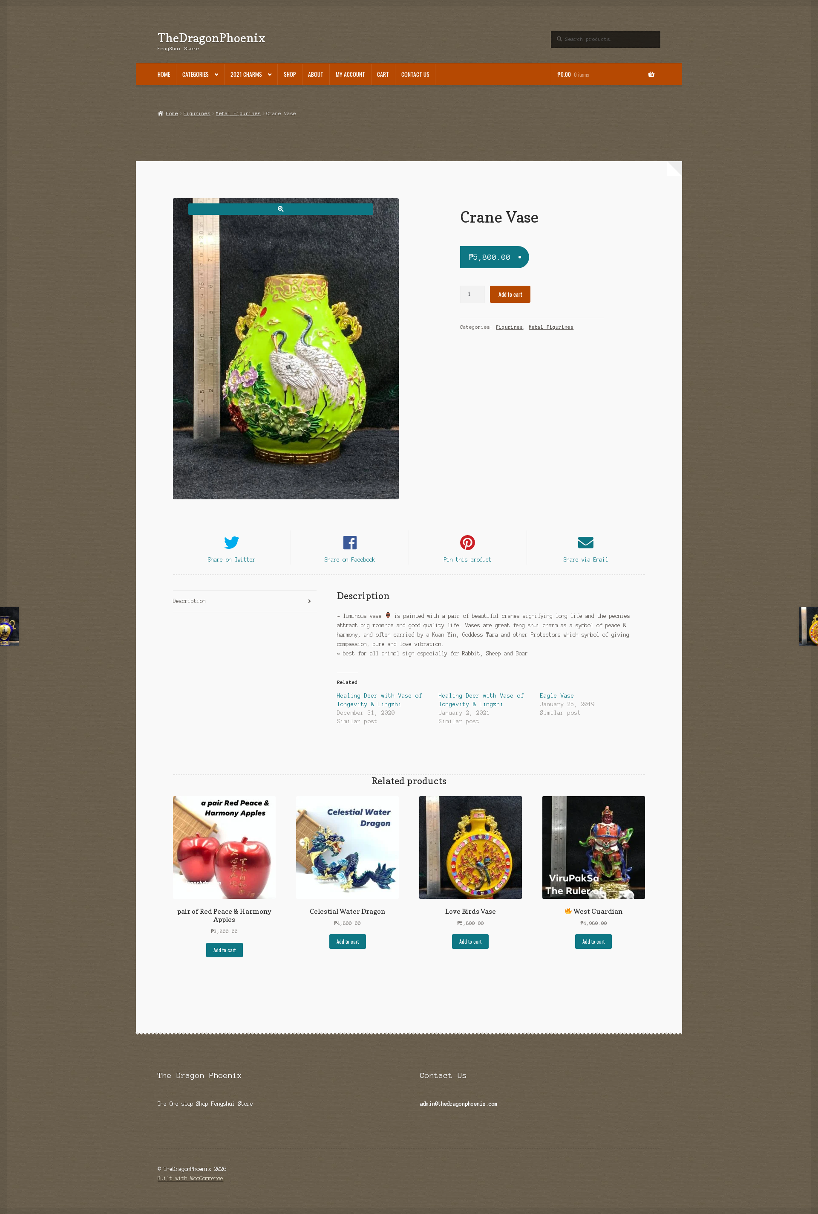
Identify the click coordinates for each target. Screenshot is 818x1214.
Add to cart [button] (224, 949)
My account (350, 74)
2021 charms (246, 74)
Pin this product (468, 559)
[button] (280, 209)
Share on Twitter (232, 559)
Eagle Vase (557, 696)
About (315, 74)
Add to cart (510, 294)
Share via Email (586, 559)
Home (164, 74)
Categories (195, 74)
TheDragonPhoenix (211, 38)
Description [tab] (189, 601)
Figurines (197, 113)
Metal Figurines (238, 113)
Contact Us (415, 74)
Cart (383, 74)
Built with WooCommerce (190, 1178)
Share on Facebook (350, 559)
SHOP (290, 74)
